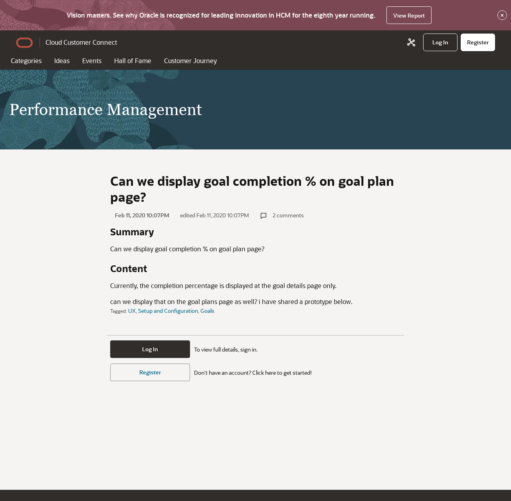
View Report (409, 15)
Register (150, 372)
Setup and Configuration (168, 310)
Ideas (61, 60)
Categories (26, 60)
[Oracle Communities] (411, 42)
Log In (150, 349)
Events (91, 60)
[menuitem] (440, 42)
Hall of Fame (132, 60)
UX (132, 310)
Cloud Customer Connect (81, 42)
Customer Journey (190, 60)
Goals (207, 310)
